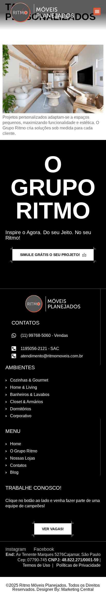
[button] (97, 11)
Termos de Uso (36, 565)
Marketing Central (77, 589)
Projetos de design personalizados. (44, 33)
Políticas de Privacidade (78, 565)
